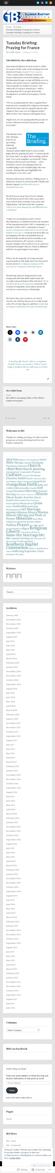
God (40, 488)
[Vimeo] (46, 2)
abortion (12, 459)
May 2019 (10, 650)
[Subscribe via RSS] (51, 2)
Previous (11, 418)
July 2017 (10, 745)
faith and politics (22, 488)
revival (23, 532)
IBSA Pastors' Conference (25, 495)
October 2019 (12, 628)
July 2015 (10, 848)
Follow (12, 1090)
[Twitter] (38, 2)
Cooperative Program (30, 472)
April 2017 (10, 757)
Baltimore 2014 (24, 460)
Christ (27, 462)
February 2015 (12, 870)
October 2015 (12, 835)
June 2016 (10, 801)
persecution (34, 521)
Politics (11, 525)
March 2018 (11, 710)
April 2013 (10, 965)
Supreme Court (34, 551)
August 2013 (11, 947)
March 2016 (11, 814)
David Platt (26, 476)
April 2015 (10, 861)
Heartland (19, 491)
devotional (35, 475)
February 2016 (12, 818)
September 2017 (13, 736)
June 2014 (10, 904)
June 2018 (10, 697)
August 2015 (11, 844)
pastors (22, 521)
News (15, 522)
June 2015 (10, 852)
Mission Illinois (27, 512)
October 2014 (12, 887)
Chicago (19, 462)
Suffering (18, 551)
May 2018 (10, 701)
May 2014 (10, 908)
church (34, 465)
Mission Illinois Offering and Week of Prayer (27, 515)
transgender (10, 554)
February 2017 (12, 766)
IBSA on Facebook (16, 1048)
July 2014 (10, 900)
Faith (32, 484)
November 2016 (13, 779)
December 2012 (13, 982)
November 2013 (13, 934)
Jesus (38, 503)
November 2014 (13, 883)
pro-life (33, 525)
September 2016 (13, 788)
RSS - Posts (11, 1141)
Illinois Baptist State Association (27, 500)
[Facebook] (42, 2)
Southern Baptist (25, 541)
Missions (24, 518)
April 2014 (10, 913)
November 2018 (13, 676)
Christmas (22, 466)
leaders (9, 506)
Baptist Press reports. (32, 72)
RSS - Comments (13, 1145)
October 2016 (12, 783)
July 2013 (10, 952)
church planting (33, 469)
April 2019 (10, 654)
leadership (20, 506)
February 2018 (12, 714)
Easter (29, 478)
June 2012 (10, 1008)
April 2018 (10, 706)
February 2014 (12, 921)
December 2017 (13, 723)
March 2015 (11, 865)
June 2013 (10, 956)
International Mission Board (20, 503)
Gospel (10, 491)
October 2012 (12, 990)
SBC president (11, 542)
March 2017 (11, 762)
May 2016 (10, 805)
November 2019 (13, 624)
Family (33, 488)
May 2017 (10, 753)
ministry (11, 512)
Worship (19, 554)
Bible (9, 463)
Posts (8, 395)
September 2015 (13, 839)
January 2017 (12, 770)
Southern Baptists (35, 548)
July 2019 (10, 641)
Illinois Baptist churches (20, 497)
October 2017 (12, 732)
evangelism (16, 484)
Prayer (23, 524)
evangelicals (39, 481)
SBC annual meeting (18, 538)
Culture (14, 475)
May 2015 (10, 857)
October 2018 (12, 680)
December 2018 (13, 671)
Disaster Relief (16, 478)
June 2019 (10, 645)
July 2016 (10, 796)
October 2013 (12, 939)
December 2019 (13, 619)
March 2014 (11, 917)
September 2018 (13, 684)
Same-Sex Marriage (22, 535)
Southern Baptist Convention (22, 546)
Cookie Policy (15, 1158)
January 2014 (12, 926)
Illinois (41, 494)
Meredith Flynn (13, 52)
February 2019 (12, 663)
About (9, 1119)
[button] (37, 139)
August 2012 (11, 999)
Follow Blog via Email (16, 1069)
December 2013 (13, 930)
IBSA (28, 491)
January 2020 (12, 615)
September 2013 (13, 943)
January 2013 (12, 977)
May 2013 (10, 960)
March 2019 (11, 658)
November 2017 (13, 727)
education (37, 479)
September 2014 (13, 891)
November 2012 (13, 986)
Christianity (37, 462)
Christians (11, 466)
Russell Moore (33, 532)
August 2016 (11, 792)
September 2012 (13, 995)
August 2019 (11, 637)
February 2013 (12, 973)
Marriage (33, 509)
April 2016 (10, 809)
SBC (42, 535)
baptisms (35, 460)
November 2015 (13, 831)
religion (25, 528)
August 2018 (11, 688)
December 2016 (13, 775)
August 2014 (11, 895)
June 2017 (10, 749)
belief (43, 459)
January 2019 (12, 667)
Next (45, 418)
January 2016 (12, 822)
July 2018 (10, 693)
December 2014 (13, 878)
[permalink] (47, 378)
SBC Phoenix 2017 (38, 538)
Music (35, 519)
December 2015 (13, 826)
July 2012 (10, 1003)
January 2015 (12, 874)
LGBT (23, 509)
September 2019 (13, 632)
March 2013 (11, 969)
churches (14, 469)
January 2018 (12, 719)
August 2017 (11, 740)
